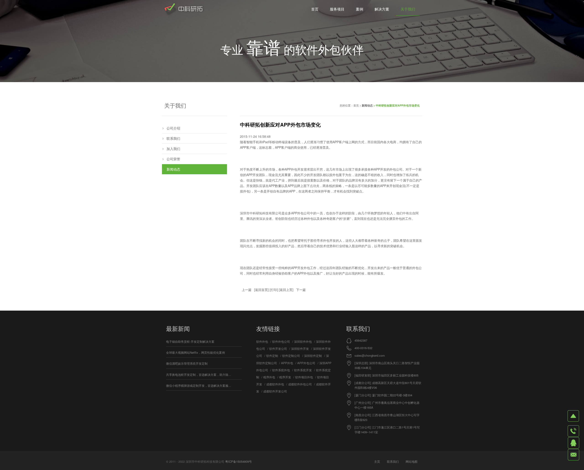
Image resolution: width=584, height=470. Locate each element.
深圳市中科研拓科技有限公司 (261, 213)
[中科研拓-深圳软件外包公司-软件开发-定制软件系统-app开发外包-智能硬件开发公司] (183, 9)
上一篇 (246, 289)
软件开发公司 (278, 348)
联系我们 (173, 138)
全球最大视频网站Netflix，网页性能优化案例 (195, 352)
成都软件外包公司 (300, 384)
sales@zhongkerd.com (370, 355)
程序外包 (269, 377)
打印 (274, 289)
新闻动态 (367, 105)
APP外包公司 (306, 363)
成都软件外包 (275, 384)
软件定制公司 (291, 355)
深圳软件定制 (313, 355)
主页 (377, 461)
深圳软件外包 (303, 341)
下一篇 (301, 289)
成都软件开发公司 (275, 391)
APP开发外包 (300, 267)
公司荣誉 (173, 158)
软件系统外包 (281, 370)
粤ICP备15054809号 (238, 461)
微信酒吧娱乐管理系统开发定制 (187, 363)
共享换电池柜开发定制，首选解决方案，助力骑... (198, 374)
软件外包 (262, 341)
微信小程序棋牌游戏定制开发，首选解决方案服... (198, 385)
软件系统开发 (303, 370)
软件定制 (272, 355)
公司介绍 (173, 128)
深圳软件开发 (300, 348)
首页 (356, 105)
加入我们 (173, 148)
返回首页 (261, 289)
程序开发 (285, 377)
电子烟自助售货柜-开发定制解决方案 (190, 341)
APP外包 (291, 169)
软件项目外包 (304, 377)
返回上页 (286, 289)
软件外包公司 (281, 341)
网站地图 (411, 461)
